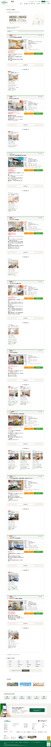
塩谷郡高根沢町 (38, 664)
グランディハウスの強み (44, 725)
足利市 (37, 662)
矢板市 (19, 666)
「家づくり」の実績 (26, 725)
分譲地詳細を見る (25, 252)
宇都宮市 (10, 661)
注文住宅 (32, 3)
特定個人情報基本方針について (26, 742)
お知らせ (11, 731)
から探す (7, 698)
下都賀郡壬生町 (20, 664)
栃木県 (12, 1)
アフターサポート (34, 729)
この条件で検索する (25, 670)
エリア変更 (12, 2)
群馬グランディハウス (6, 738)
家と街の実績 (38, 3)
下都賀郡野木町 (29, 664)
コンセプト (33, 725)
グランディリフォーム (13, 738)
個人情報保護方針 (20, 742)
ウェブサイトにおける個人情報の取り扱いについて (36, 742)
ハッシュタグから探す (6, 729)
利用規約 (16, 742)
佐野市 (28, 662)
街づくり (33, 726)
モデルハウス (14, 725)
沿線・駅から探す (5, 728)
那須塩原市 (37, 666)
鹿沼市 (28, 661)
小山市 (10, 662)
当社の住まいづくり (43, 3)
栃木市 (19, 662)
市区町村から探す (6, 725)
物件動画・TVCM (6, 731)
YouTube (33, 1)
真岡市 (19, 661)
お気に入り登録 (40, 35)
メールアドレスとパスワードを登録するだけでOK (37, 710)
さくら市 (10, 666)
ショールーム (14, 726)
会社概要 (43, 726)
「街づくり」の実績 (26, 726)
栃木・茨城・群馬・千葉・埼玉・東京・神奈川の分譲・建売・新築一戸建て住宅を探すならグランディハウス (15, 745)
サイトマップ (5, 742)
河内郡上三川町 (38, 661)
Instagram (30, 1)
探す (21, 3)
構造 (32, 728)
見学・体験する (26, 3)
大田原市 (28, 666)
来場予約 (29, 53)
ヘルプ (43, 742)
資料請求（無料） (38, 53)
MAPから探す (5, 726)
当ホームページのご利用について (11, 742)
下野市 (10, 664)
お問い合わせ (5, 743)
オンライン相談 (49, 745)
